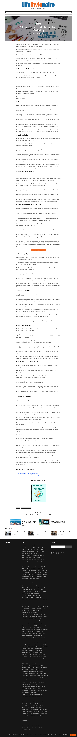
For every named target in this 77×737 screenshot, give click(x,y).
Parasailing (24, 667)
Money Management (39, 652)
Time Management (25, 701)
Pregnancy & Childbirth (33, 673)
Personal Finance (36, 667)
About (30, 734)
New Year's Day (25, 658)
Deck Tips (27, 583)
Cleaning (45, 572)
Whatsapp (39, 514)
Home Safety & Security (32, 623)
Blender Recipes (35, 561)
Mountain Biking (42, 654)
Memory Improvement (39, 648)
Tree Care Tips (25, 703)
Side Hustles (24, 688)
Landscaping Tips (36, 639)
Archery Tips (24, 549)
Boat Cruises (24, 564)
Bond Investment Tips (37, 564)
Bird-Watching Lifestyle (26, 561)
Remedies (30, 678)
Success (38, 696)
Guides (43, 608)
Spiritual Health (33, 692)
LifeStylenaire (18, 734)
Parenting (29, 667)
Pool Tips (41, 671)
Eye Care (37, 602)
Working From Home (41, 715)
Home (13, 12)
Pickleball (33, 669)
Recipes (36, 677)
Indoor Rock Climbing (32, 627)
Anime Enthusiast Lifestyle (36, 547)
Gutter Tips (30, 610)
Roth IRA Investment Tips (27, 682)
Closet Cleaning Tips (26, 574)
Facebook (26, 514)
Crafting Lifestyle (25, 581)
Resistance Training (37, 678)
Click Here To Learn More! (38, 250)
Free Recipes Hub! (39, 725)
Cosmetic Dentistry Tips (39, 580)
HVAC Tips (24, 627)
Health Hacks (35, 612)
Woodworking (25, 715)
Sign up (63, 12)
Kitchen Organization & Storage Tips (29, 637)
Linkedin (45, 514)
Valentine (32, 707)
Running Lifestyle (36, 682)
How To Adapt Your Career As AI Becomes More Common (18, 532)
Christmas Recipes (39, 572)
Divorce (23, 589)
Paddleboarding (35, 665)
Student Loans (25, 696)
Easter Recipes (39, 595)
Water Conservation (43, 709)
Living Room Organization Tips (33, 642)
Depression (24, 585)
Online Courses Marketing (27, 661)
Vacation (41, 705)
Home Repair (24, 623)
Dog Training (29, 591)
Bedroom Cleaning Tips (37, 557)
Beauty (30, 557)
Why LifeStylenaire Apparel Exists (28, 725)
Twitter (32, 514)
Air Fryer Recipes (34, 545)
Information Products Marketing (28, 629)
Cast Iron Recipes (25, 572)
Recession (31, 677)
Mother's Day (24, 654)
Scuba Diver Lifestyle (26, 686)
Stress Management (36, 694)
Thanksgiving (42, 699)
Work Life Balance (32, 715)
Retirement (45, 678)
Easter (34, 595)
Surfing (42, 696)
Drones (44, 591)
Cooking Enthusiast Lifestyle (27, 580)
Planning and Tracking (40, 669)
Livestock (24, 642)
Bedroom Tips (36, 559)
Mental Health (39, 650)
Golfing (33, 608)
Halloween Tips (25, 612)
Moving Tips (24, 656)
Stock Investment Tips (26, 694)
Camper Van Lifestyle (31, 568)
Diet (37, 585)
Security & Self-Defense (35, 686)
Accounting (32, 543)
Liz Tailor (35, 33)
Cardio (39, 570)
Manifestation (44, 644)
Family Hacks (24, 604)
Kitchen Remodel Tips (41, 637)
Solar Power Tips (25, 692)
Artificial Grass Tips (32, 549)
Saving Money (32, 684)
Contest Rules (25, 723)
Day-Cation (44, 581)
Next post (53, 519)
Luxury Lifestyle (25, 644)
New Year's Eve (32, 658)
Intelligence (45, 629)
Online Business (34, 659)
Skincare (29, 688)
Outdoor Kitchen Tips (26, 665)
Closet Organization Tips (36, 574)
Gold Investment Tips (26, 608)
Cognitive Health (25, 576)
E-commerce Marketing (26, 595)
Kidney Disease (42, 633)
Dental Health (42, 583)
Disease (45, 587)
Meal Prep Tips (39, 646)
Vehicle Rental (25, 709)
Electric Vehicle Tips (26, 599)
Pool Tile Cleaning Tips (33, 671)
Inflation (39, 627)
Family (31, 12)
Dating (39, 581)
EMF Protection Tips (43, 599)
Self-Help (43, 686)
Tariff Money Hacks (31, 699)
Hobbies (45, 616)
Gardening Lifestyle (32, 606)
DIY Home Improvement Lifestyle (32, 589)
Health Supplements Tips (27, 614)
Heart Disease (32, 616)
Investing (24, 633)
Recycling (41, 677)
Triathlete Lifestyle (32, 703)
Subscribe (69, 546)
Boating (29, 564)
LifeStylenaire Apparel (33, 723)
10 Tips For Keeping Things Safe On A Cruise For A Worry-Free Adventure (29, 522)
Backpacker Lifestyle (26, 553)
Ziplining (23, 717)
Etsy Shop (40, 734)
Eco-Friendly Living (25, 597)
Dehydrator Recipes (34, 583)
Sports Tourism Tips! (26, 729)
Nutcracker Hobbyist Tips (42, 658)
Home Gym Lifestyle (41, 618)
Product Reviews (51, 734)
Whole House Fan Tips (42, 711)
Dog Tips (23, 591)
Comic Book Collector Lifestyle (40, 576)
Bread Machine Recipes (35, 566)
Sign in (59, 12)
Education (33, 597)
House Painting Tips (43, 625)
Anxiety (43, 547)
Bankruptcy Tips (34, 553)
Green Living (45, 12)
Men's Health (24, 650)
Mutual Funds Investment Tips (34, 656)
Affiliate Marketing (25, 508)
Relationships (26, 12)
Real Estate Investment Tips (42, 675)
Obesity (28, 659)
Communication (25, 578)
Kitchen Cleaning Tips (37, 635)
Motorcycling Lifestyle (33, 654)
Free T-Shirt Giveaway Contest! (28, 727)
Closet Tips (44, 574)
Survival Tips (24, 698)
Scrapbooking (38, 684)
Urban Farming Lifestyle (26, 705)
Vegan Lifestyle (38, 707)
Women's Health (44, 713)
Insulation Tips (39, 629)
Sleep (34, 688)
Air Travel (40, 545)
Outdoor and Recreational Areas (36, 663)
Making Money (37, 644)
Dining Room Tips (39, 587)
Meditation (45, 646)
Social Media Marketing (42, 690)
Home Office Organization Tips (28, 621)
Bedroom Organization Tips (27, 559)
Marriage (33, 646)
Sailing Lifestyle (25, 684)
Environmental (36, 601)
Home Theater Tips (25, 625)
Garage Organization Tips (38, 604)
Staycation (39, 692)
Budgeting (24, 568)
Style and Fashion (32, 696)
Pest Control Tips (44, 667)
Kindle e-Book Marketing (27, 635)
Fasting (29, 604)
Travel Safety (44, 701)
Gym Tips (35, 610)
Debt (23, 583)
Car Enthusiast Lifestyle (31, 570)
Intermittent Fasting (39, 631)
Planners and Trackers (41, 722)
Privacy (60, 734)
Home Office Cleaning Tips (36, 620)
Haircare (40, 610)
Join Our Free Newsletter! (31, 722)
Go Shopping (34, 734)
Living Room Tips (43, 642)
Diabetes (33, 585)
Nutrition (24, 659)
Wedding (24, 711)
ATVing (37, 551)
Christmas (32, 572)
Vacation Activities (25, 707)
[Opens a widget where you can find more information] (73, 735)
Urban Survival (35, 705)
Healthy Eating (43, 614)
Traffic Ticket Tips (34, 701)
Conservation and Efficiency (35, 578)
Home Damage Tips (32, 618)
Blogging (41, 561)
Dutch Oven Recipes (35, 593)
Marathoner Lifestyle (26, 646)
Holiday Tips (24, 618)
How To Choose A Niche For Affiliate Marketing (28, 475)
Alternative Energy (25, 547)
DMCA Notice (65, 734)
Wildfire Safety (25, 713)
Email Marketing (34, 599)
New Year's (43, 656)
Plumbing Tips (25, 671)
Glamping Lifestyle (44, 606)
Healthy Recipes (25, 616)
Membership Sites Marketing (27, 648)
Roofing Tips (36, 680)
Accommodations (25, 543)
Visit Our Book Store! (40, 727)
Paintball (41, 665)
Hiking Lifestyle (39, 616)
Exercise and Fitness (30, 602)
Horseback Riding (34, 625)
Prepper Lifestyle (42, 673)
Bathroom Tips (25, 557)
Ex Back (23, 602)
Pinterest (51, 514)
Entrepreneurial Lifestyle (27, 601)
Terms (56, 734)
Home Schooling (42, 623)
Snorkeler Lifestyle (25, 690)
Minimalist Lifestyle (26, 652)
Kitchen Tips (24, 639)
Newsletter (45, 734)
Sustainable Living (31, 698)
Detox (29, 585)
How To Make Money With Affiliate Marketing (28, 473)
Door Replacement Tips (37, 591)
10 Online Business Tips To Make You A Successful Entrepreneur (58, 522)
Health (17, 12)
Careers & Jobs (44, 570)
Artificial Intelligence (41, 549)
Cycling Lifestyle (33, 581)
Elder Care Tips (39, 597)
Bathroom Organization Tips (38, 555)
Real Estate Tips (25, 677)
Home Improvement (53, 12)
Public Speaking (33, 675)
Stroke (42, 694)
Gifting (38, 606)
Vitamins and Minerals (33, 709)
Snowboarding (33, 690)
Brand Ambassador (25, 566)
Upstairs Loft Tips (40, 703)
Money (21, 12)
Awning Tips (42, 551)
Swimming (24, 699)
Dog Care (42, 589)
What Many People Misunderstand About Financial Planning (42, 532)
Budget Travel (43, 566)
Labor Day (30, 639)
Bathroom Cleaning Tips (26, 555)
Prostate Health (25, 675)
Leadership (32, 640)
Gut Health (24, 610)
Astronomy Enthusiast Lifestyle (28, 551)
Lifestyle (36, 12)
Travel (40, 12)
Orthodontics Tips (25, 663)
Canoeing (24, 570)
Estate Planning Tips (44, 601)
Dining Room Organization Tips (28, 587)
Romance (31, 680)
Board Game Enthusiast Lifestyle (35, 562)
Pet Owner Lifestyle (26, 669)
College (31, 576)
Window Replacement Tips (34, 713)
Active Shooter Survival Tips (41, 543)
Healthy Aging (36, 614)
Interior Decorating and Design (28, 631)
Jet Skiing (29, 633)
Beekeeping (43, 559)
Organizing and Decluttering (39, 661)
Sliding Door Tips (39, 688)
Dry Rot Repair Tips (26, 593)
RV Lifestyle (43, 682)
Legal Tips (38, 640)
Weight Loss (29, 711)
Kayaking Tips (34, 633)
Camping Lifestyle (40, 568)
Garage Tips (24, 606)
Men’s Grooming (32, 650)
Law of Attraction (25, 640)
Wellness (35, 711)
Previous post (25, 519)
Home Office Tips (38, 621)
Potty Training (25, 673)
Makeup (31, 644)
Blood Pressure (25, 562)
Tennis (37, 699)
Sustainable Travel (40, 698)
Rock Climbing (25, 680)
